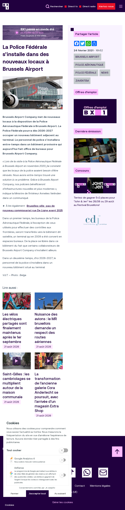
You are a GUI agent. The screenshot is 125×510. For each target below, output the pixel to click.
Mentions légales (100, 486)
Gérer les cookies (62, 502)
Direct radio (89, 6)
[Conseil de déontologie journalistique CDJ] (95, 220)
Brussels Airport (87, 57)
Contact (80, 486)
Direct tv (73, 6)
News (104, 73)
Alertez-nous (106, 6)
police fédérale (86, 73)
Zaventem (82, 81)
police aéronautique (89, 65)
